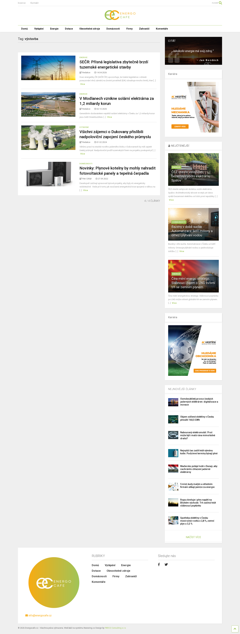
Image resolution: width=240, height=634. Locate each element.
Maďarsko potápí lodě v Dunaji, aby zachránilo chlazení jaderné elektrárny (198, 469)
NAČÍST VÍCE (193, 537)
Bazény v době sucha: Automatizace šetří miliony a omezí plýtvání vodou (192, 231)
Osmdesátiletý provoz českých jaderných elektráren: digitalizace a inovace (199, 401)
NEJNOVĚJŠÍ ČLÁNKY (182, 389)
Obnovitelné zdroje (89, 28)
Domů (24, 28)
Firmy (129, 28)
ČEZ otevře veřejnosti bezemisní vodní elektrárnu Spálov (190, 176)
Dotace (69, 28)
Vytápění (39, 28)
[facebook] (159, 564)
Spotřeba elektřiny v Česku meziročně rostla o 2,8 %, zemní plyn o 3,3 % (197, 521)
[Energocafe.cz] (120, 19)
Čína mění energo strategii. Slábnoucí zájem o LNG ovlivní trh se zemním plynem (193, 283)
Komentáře (162, 28)
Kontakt (35, 3)
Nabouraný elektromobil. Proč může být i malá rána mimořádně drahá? (197, 435)
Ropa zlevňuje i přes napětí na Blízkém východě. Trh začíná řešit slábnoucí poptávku (198, 502)
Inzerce (22, 3)
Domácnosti (113, 28)
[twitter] (166, 564)
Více (82, 84)
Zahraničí (144, 28)
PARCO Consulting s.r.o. (115, 628)
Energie (54, 28)
